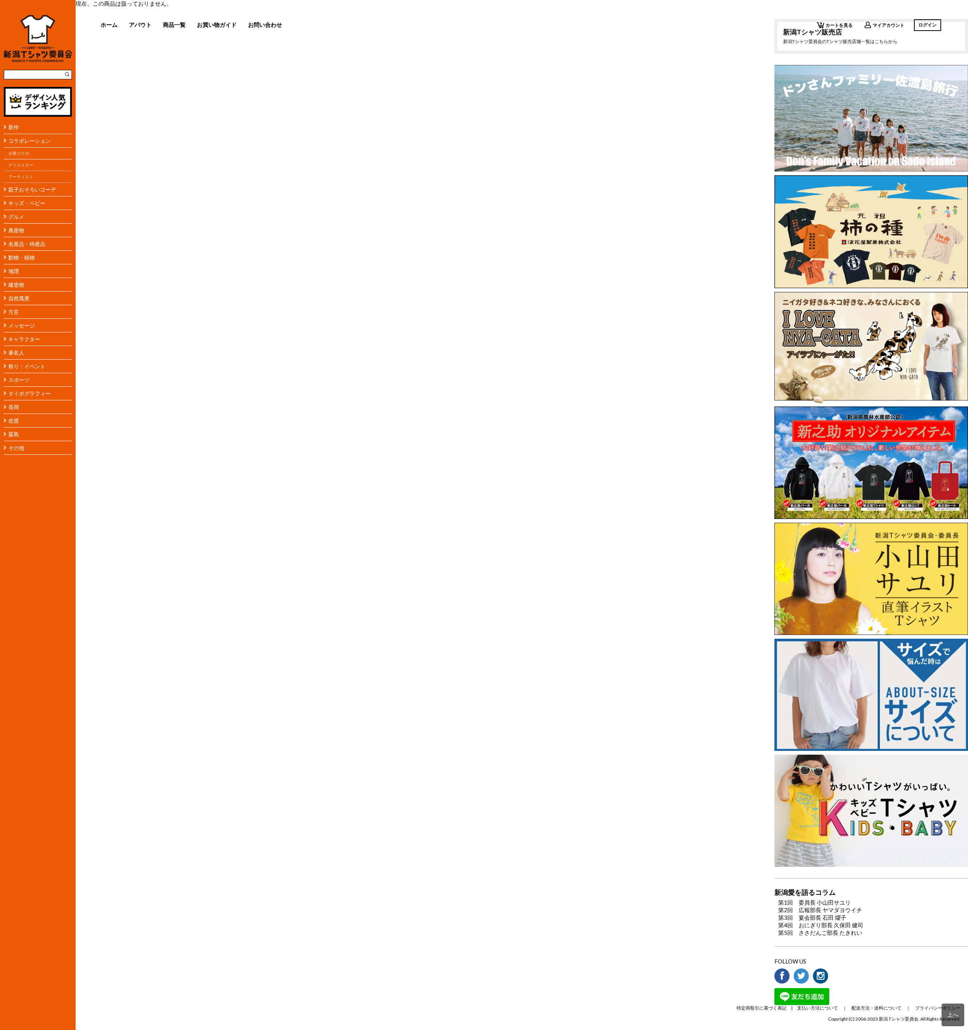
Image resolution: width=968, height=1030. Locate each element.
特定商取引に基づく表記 (761, 1008)
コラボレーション (29, 140)
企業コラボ (18, 153)
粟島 (13, 434)
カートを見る (839, 25)
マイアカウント (888, 25)
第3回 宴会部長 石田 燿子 (812, 917)
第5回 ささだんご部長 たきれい (820, 932)
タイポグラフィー (29, 393)
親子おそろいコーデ (32, 189)
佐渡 (13, 420)
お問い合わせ (265, 24)
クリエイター (20, 165)
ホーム (109, 24)
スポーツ (18, 380)
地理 (13, 271)
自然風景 (18, 298)
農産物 (16, 230)
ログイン (927, 25)
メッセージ (21, 325)
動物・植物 (21, 257)
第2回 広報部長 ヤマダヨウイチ (820, 909)
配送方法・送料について (876, 1008)
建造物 (16, 284)
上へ (953, 1014)
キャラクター (24, 339)
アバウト (140, 24)
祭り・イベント (26, 366)
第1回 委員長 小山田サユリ (814, 902)
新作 (13, 127)
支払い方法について (817, 1008)
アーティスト (20, 176)
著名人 (16, 352)
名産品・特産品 (26, 244)
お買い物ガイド (217, 24)
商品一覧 (174, 24)
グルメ (16, 216)
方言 (13, 312)
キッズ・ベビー (26, 203)
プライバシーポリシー (937, 1008)
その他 (16, 448)
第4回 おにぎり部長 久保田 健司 (820, 925)
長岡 (13, 407)
